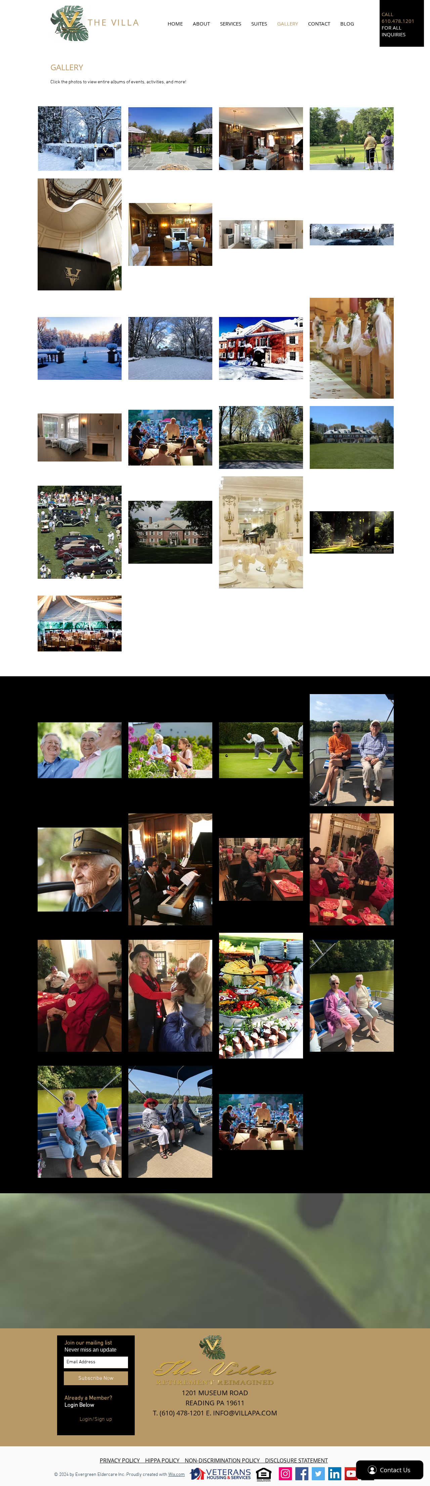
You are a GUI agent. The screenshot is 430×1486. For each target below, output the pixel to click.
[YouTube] (351, 1473)
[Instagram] (285, 1473)
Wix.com (176, 1475)
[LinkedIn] (334, 1473)
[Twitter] (318, 1473)
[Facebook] (301, 1473)
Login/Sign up (96, 1419)
